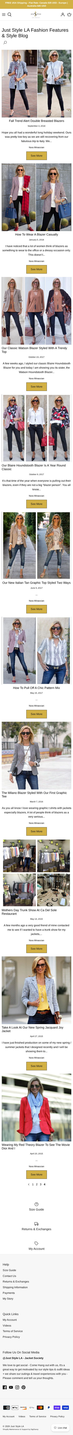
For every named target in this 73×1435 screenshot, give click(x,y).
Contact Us (9, 1276)
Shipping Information (15, 1287)
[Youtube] (11, 1387)
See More (36, 155)
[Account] (62, 14)
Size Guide (9, 1270)
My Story (8, 1298)
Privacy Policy (11, 1336)
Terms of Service (13, 1331)
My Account (10, 1319)
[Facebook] (5, 1387)
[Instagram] (17, 1387)
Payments (9, 1292)
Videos (7, 1325)
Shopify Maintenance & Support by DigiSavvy (20, 1429)
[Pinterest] (23, 1387)
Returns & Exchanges (16, 1281)
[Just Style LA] (36, 14)
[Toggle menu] (3, 14)
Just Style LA (17, 1426)
